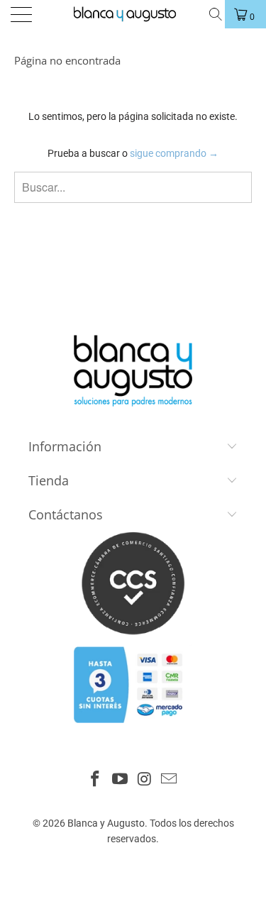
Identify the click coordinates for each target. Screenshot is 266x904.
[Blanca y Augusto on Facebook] (95, 780)
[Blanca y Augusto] (132, 14)
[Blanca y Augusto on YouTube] (120, 780)
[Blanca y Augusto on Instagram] (144, 780)
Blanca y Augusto (106, 823)
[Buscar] (214, 14)
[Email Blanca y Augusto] (169, 780)
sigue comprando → (174, 153)
